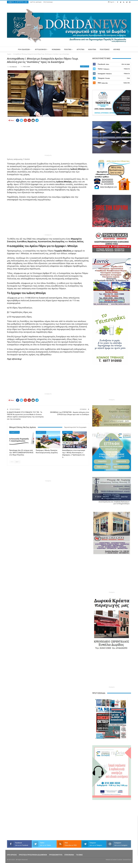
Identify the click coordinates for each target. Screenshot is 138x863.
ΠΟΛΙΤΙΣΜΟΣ (105, 49)
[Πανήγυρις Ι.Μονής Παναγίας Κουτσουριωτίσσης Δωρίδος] (48, 439)
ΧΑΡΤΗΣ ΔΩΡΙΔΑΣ (36, 2)
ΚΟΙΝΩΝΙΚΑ (56, 49)
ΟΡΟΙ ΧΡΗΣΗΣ (12, 855)
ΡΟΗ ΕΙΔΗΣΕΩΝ (24, 49)
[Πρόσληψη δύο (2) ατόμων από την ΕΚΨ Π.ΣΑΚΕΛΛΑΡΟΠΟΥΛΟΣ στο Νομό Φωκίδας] (21, 439)
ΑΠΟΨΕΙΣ (116, 49)
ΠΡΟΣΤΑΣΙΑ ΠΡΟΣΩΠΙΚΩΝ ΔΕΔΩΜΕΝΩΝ (33, 855)
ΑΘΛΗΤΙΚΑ (92, 49)
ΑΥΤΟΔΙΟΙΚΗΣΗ (41, 49)
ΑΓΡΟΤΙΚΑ (80, 49)
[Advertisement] (48, 139)
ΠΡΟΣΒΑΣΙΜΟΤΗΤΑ (55, 855)
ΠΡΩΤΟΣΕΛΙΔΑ (48, 2)
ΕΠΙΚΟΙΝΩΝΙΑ (69, 855)
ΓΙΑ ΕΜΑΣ (79, 855)
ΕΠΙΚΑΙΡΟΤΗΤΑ (84, 66)
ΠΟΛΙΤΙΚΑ (67, 49)
